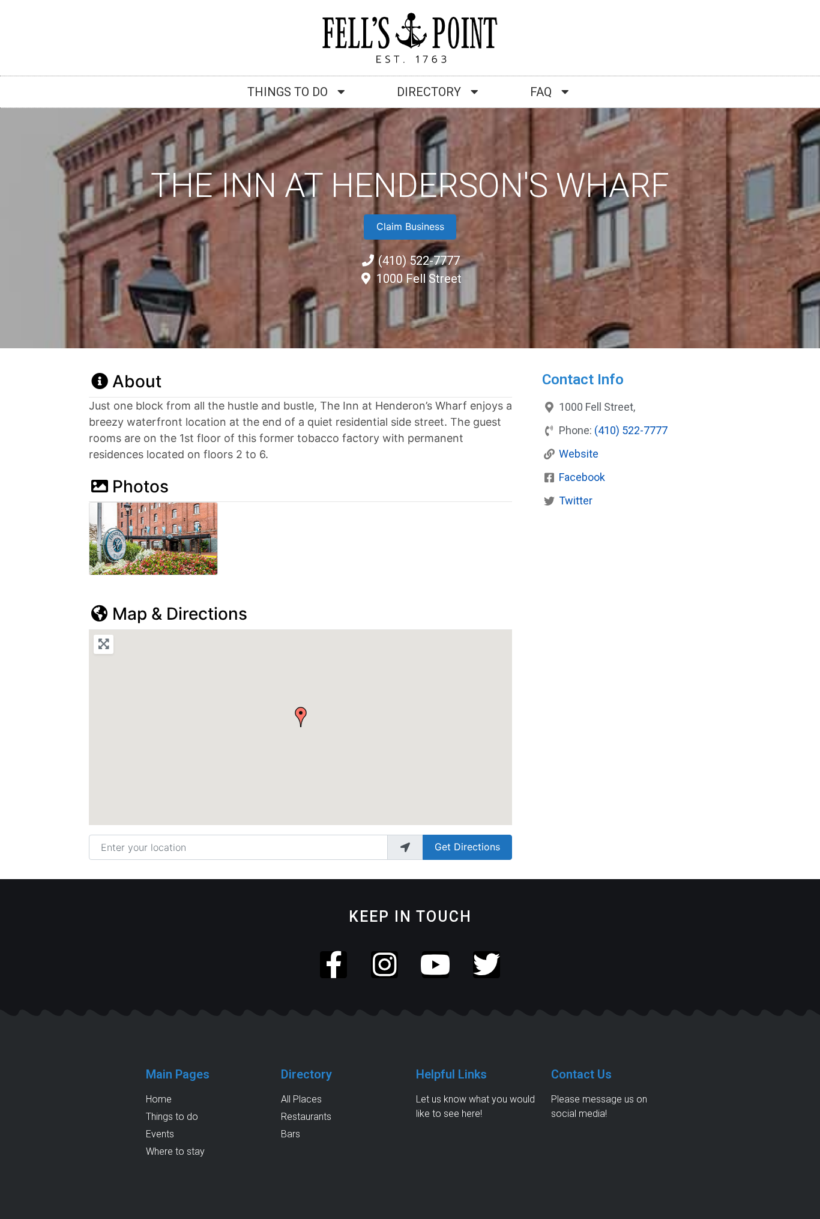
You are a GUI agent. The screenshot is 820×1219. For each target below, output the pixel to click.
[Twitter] (486, 964)
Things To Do (287, 92)
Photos (140, 486)
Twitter (575, 500)
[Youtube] (435, 964)
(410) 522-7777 (631, 430)
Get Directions (467, 847)
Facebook (582, 477)
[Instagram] (384, 964)
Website (578, 453)
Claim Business (410, 226)
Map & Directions (179, 613)
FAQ (541, 92)
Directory (429, 92)
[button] (301, 717)
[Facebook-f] (333, 964)
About (136, 381)
